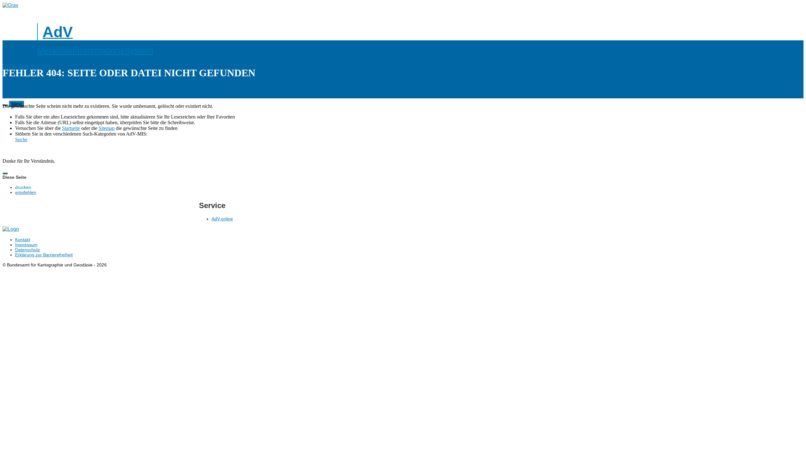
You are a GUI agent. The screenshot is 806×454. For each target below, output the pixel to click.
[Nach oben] (5, 173)
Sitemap (107, 128)
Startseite (71, 128)
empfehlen (25, 192)
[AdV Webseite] (10, 5)
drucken (23, 187)
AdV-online (222, 218)
